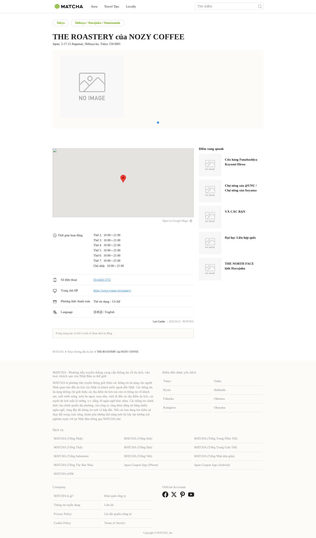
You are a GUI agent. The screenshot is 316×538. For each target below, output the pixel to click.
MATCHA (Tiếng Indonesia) (71, 456)
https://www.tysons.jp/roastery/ (112, 290)
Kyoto (167, 390)
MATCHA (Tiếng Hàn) (138, 447)
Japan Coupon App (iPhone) (141, 465)
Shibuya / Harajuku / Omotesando (97, 23)
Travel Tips (111, 6)
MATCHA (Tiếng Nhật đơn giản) (214, 456)
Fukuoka (168, 398)
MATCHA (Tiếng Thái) (68, 447)
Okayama (219, 407)
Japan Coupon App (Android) (212, 465)
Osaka (217, 381)
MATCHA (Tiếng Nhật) (68, 438)
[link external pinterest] (183, 496)
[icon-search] (260, 6)
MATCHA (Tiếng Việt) (138, 456)
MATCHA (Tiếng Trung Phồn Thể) (216, 438)
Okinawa (219, 398)
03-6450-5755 (102, 279)
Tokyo (61, 23)
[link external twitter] (175, 496)
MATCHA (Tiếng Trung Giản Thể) (215, 447)
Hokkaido (220, 390)
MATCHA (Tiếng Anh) (138, 438)
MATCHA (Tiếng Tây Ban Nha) (73, 465)
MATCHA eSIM (64, 473)
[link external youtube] (192, 496)
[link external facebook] (166, 496)
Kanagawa (169, 407)
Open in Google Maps (175, 220)
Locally (131, 6)
